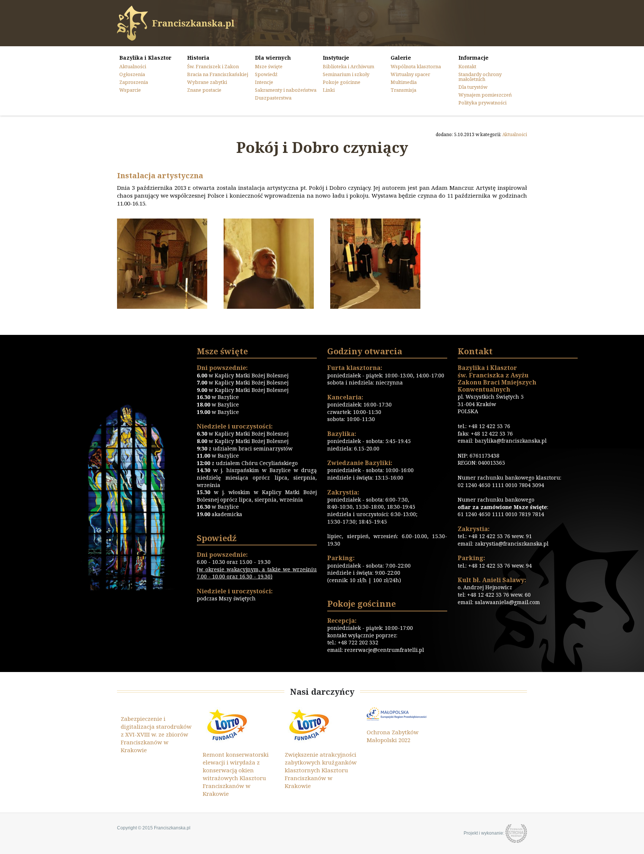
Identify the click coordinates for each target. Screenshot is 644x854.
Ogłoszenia (132, 74)
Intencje (264, 82)
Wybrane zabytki (207, 82)
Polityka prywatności (482, 102)
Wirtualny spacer (410, 74)
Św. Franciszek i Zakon (213, 66)
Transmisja (403, 90)
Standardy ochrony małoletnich (480, 76)
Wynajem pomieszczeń (485, 94)
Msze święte (268, 66)
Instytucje (336, 57)
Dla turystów (472, 87)
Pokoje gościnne (341, 82)
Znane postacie (204, 90)
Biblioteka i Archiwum (348, 66)
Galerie (401, 57)
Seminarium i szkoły (346, 74)
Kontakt (467, 66)
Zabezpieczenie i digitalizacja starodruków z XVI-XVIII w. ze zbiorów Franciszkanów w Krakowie (156, 734)
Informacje (473, 57)
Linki (329, 90)
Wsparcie (130, 90)
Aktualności (132, 66)
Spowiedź (266, 74)
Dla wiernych (273, 57)
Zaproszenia (133, 82)
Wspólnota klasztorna (416, 66)
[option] (158, 730)
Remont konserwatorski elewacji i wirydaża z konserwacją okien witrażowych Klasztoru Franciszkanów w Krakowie (236, 774)
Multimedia (404, 82)
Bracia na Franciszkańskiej (217, 74)
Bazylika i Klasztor (145, 57)
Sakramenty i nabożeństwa (285, 90)
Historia (198, 57)
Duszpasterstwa (273, 97)
